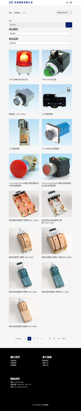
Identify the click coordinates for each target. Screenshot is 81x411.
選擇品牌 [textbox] (13, 43)
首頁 (10, 13)
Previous (18, 338)
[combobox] (40, 33)
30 (58, 338)
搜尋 (10, 21)
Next (63, 338)
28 (49, 338)
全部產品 (17, 13)
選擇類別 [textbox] (13, 33)
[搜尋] (69, 25)
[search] (67, 2)
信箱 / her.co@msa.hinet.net (19, 387)
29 (54, 338)
